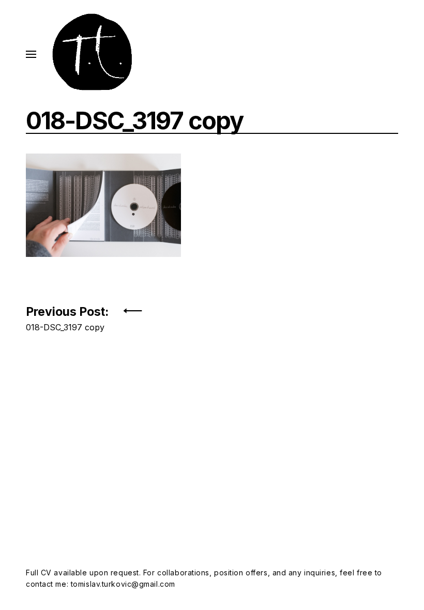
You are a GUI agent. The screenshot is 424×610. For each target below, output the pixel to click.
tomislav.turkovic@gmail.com (123, 584)
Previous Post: (67, 315)
